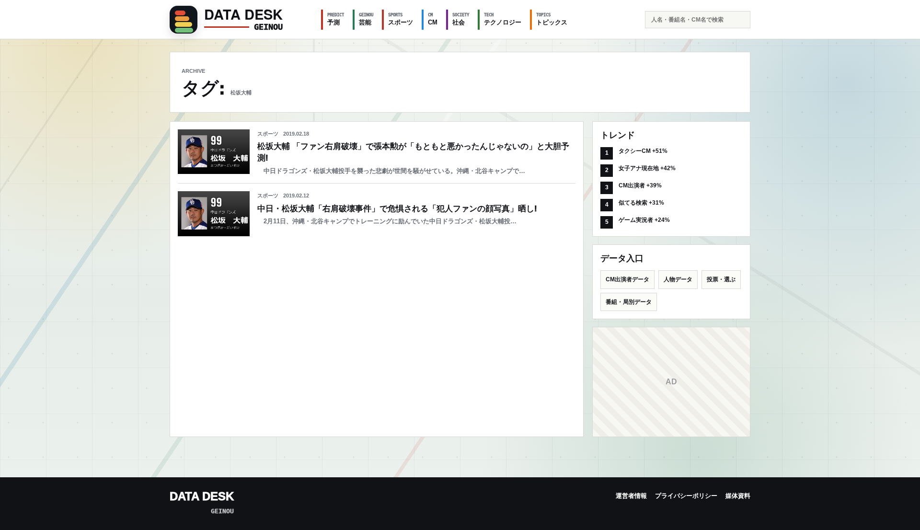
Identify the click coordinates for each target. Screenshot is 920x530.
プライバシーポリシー (686, 495)
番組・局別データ (629, 302)
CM (432, 19)
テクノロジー (502, 19)
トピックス (551, 19)
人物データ (678, 279)
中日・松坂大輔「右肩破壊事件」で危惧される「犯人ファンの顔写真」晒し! (397, 208)
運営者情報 (631, 495)
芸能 (366, 19)
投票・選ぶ (721, 279)
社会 (460, 19)
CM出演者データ (627, 279)
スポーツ (400, 19)
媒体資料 (737, 495)
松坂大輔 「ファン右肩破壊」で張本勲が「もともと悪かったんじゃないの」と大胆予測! (413, 152)
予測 (335, 19)
